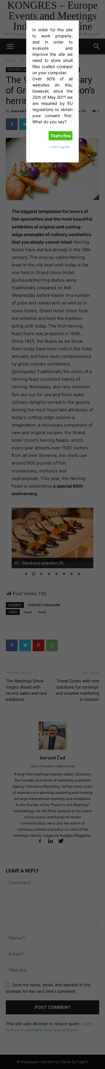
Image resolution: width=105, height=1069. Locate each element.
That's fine (60, 135)
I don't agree (59, 147)
